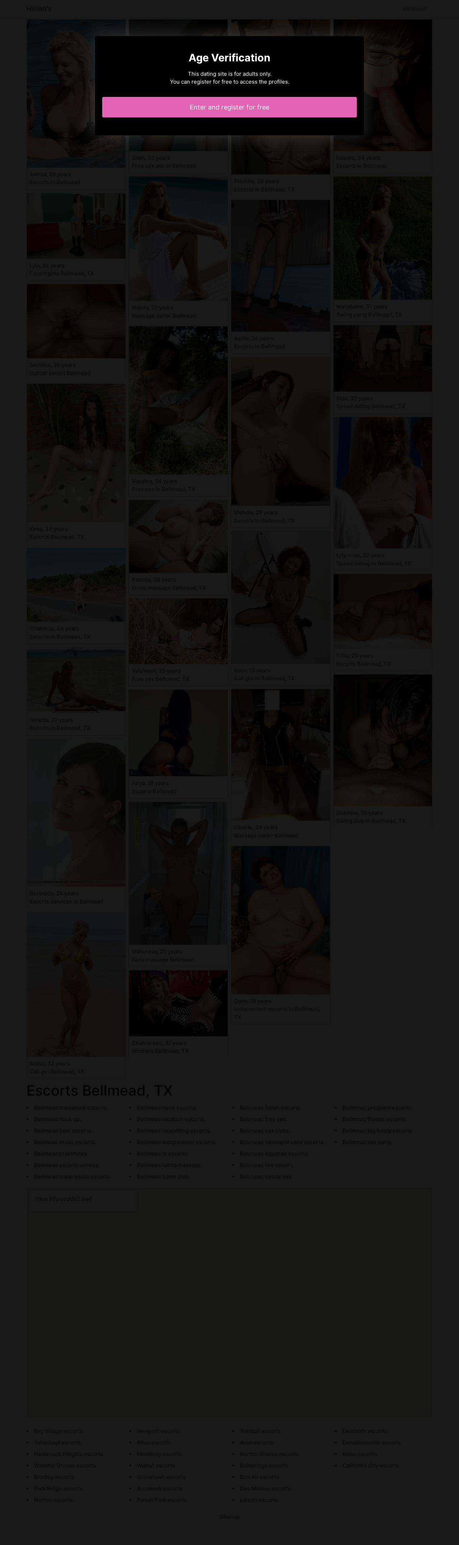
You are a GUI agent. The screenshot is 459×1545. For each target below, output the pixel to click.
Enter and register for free (229, 107)
